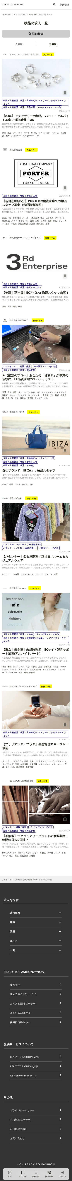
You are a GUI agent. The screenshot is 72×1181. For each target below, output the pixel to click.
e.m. (37, 135)
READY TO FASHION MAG (24, 1056)
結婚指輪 (24, 764)
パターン (48, 574)
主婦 (7, 223)
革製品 (43, 852)
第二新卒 (6, 135)
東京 (4, 132)
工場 (37, 220)
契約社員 (6, 220)
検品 (9, 132)
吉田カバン (7, 218)
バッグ (5, 484)
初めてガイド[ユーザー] (23, 994)
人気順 (19, 44)
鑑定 (15, 392)
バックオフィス (23, 395)
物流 (4, 306)
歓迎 (57, 395)
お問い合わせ (17, 1138)
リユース (22, 392)
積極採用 (47, 666)
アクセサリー (28, 135)
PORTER (17, 218)
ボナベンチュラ (24, 852)
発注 (7, 767)
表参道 (34, 666)
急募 (50, 220)
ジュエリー (16, 135)
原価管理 (29, 767)
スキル (12, 395)
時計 (17, 398)
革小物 (50, 852)
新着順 (53, 44)
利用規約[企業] (18, 1129)
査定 (9, 392)
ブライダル (18, 761)
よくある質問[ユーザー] (23, 1003)
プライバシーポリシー (22, 1110)
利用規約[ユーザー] (20, 1119)
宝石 (17, 764)
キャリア (38, 398)
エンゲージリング (55, 761)
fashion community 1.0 (23, 1075)
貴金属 (45, 395)
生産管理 (33, 764)
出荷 (9, 306)
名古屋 (16, 574)
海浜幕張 (40, 223)
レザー (35, 852)
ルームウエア (37, 574)
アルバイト (18, 132)
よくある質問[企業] (20, 1012)
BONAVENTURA (9, 852)
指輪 (32, 761)
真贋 (4, 392)
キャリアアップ (49, 669)
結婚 (26, 761)
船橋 (47, 223)
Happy (34, 132)
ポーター (26, 218)
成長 (7, 398)
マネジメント (44, 764)
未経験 (63, 132)
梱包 (15, 306)
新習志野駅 (23, 223)
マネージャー (57, 764)
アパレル (55, 132)
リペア (5, 855)
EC (12, 398)
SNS (38, 392)
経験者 (5, 395)
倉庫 (32, 220)
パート (27, 132)
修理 (64, 852)
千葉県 (14, 223)
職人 (11, 855)
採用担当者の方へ (20, 1022)
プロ (52, 395)
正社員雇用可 (35, 669)
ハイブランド (60, 392)
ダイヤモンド (41, 761)
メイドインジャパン (19, 220)
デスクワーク (18, 666)
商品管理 (35, 218)
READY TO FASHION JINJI (24, 1066)
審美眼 (30, 398)
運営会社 (15, 985)
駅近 (55, 220)
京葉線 (32, 223)
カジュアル (25, 574)
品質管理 (49, 218)
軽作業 (43, 220)
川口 (32, 484)
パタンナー (7, 574)
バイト (25, 484)
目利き (23, 398)
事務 (9, 666)
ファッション (44, 132)
